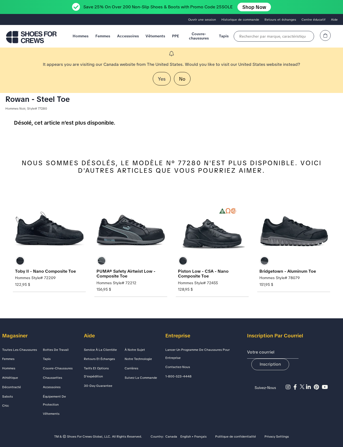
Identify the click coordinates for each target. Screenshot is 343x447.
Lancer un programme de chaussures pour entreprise (197, 354)
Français (200, 437)
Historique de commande (240, 19)
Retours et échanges (280, 19)
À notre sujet (135, 350)
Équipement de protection (54, 400)
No (182, 79)
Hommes (80, 36)
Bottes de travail (56, 350)
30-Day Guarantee (98, 386)
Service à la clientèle (100, 350)
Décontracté (11, 387)
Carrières (131, 368)
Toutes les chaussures (19, 350)
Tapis (224, 36)
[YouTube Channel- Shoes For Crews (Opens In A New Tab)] (325, 387)
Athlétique (10, 378)
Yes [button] (162, 79)
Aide (334, 19)
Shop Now (254, 7)
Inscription (270, 364)
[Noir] (20, 261)
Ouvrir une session (202, 19)
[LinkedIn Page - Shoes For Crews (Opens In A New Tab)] (310, 387)
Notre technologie (138, 359)
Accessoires (128, 36)
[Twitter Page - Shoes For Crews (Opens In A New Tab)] (303, 387)
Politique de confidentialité (235, 437)
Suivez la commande (141, 378)
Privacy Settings (276, 437)
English (185, 437)
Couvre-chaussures (199, 35)
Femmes (102, 36)
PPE (175, 36)
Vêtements (155, 36)
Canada (171, 437)
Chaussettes (52, 378)
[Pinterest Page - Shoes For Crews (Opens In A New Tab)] (318, 387)
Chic (5, 405)
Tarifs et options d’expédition (96, 372)
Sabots (7, 396)
